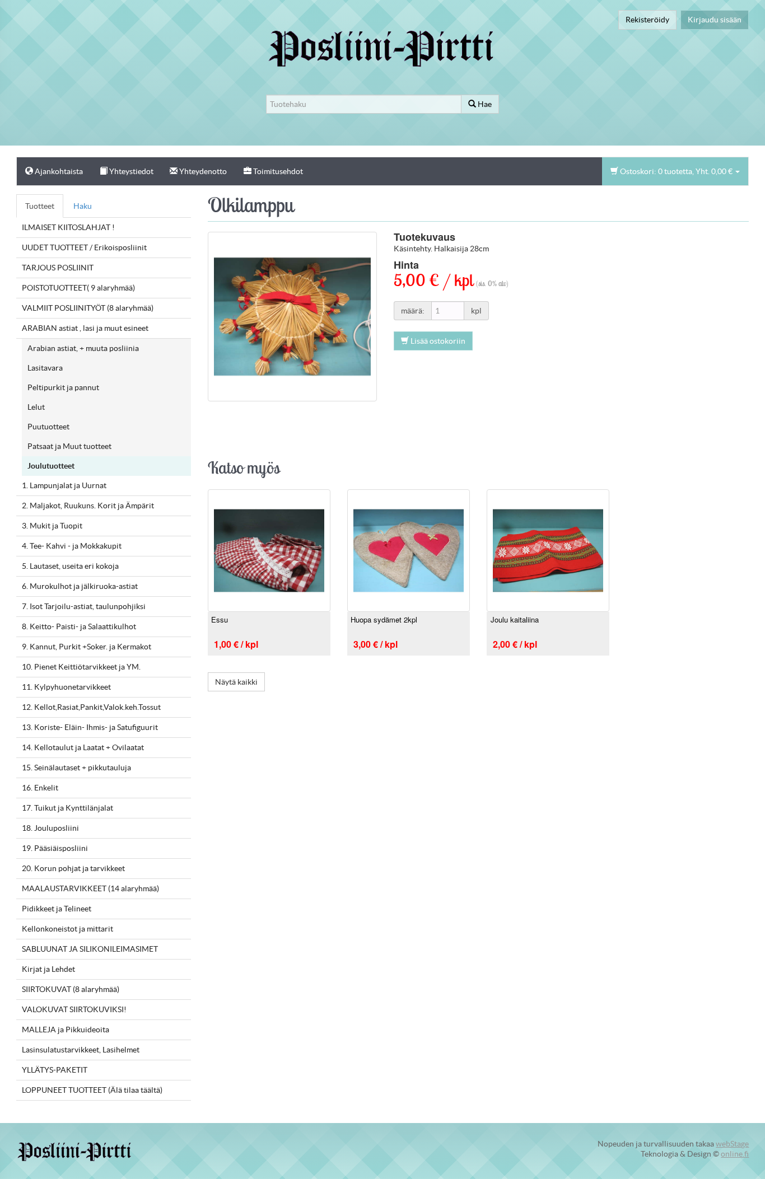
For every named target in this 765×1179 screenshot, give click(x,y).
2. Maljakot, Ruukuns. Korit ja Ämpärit (88, 505)
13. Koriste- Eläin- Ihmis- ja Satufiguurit (90, 727)
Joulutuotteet (50, 465)
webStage (732, 1143)
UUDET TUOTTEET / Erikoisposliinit (84, 247)
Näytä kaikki (236, 681)
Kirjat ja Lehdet (48, 969)
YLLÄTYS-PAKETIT (54, 1069)
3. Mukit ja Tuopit (52, 525)
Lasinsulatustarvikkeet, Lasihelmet (80, 1049)
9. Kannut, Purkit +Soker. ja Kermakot (86, 646)
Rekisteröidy (647, 19)
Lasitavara (45, 367)
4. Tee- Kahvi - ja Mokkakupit (72, 545)
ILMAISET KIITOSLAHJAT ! (68, 227)
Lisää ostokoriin (437, 340)
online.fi (735, 1153)
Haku (82, 206)
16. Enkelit (40, 787)
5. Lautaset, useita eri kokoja (70, 566)
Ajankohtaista (58, 171)
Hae (484, 104)
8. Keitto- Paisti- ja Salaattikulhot (79, 626)
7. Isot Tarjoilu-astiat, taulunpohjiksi (84, 606)
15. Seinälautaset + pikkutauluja (76, 767)
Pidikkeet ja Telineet (56, 908)
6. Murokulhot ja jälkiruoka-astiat (80, 586)
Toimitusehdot (277, 171)
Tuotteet (39, 206)
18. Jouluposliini (50, 828)
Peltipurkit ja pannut (63, 387)
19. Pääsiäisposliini (55, 848)
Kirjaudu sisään (714, 19)
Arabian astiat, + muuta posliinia (83, 348)
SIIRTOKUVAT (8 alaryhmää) (70, 989)
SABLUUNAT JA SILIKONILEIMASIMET (90, 948)
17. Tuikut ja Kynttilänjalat (67, 807)
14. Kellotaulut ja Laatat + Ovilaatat (83, 747)
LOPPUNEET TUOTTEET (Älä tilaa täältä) (92, 1090)
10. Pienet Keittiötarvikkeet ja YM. (81, 666)
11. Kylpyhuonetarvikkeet (66, 686)
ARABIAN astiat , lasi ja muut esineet (85, 328)
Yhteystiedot (130, 171)
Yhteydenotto (202, 171)
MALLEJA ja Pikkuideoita (65, 1029)
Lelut (36, 407)
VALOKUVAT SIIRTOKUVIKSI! (74, 1009)
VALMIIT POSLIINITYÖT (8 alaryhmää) (87, 307)
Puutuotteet (48, 426)
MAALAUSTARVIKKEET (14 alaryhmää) (90, 888)
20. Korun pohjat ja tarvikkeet (73, 868)
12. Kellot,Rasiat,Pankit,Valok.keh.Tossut (91, 707)
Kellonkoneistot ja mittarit (67, 928)
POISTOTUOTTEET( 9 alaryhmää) (78, 287)
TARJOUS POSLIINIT (58, 267)
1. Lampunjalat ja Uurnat (64, 485)
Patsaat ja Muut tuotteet (69, 446)
